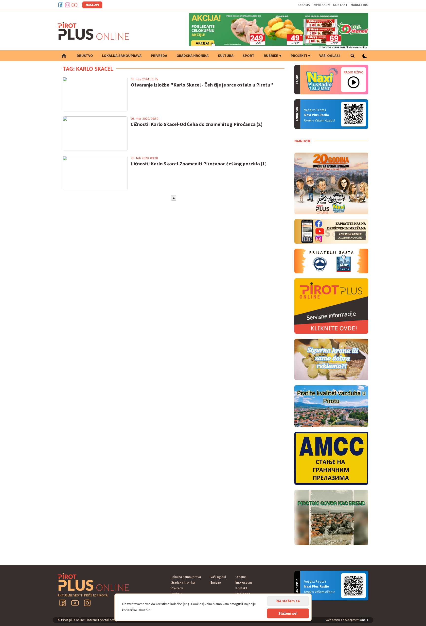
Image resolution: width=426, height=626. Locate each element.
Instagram (68, 5)
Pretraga (352, 55)
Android (353, 114)
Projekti (299, 55)
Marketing (359, 4)
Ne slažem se (288, 601)
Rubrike (271, 55)
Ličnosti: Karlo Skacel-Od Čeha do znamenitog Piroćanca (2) (197, 124)
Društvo (85, 55)
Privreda (159, 55)
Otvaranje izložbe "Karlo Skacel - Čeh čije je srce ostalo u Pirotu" (202, 85)
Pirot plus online (93, 30)
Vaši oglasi (329, 55)
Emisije (216, 582)
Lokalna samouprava (122, 55)
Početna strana (64, 55)
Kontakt (340, 4)
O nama (304, 4)
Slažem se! (288, 613)
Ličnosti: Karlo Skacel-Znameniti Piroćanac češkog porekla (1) (199, 164)
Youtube (74, 5)
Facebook (61, 5)
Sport (248, 55)
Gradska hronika (193, 55)
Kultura (225, 55)
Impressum (321, 4)
